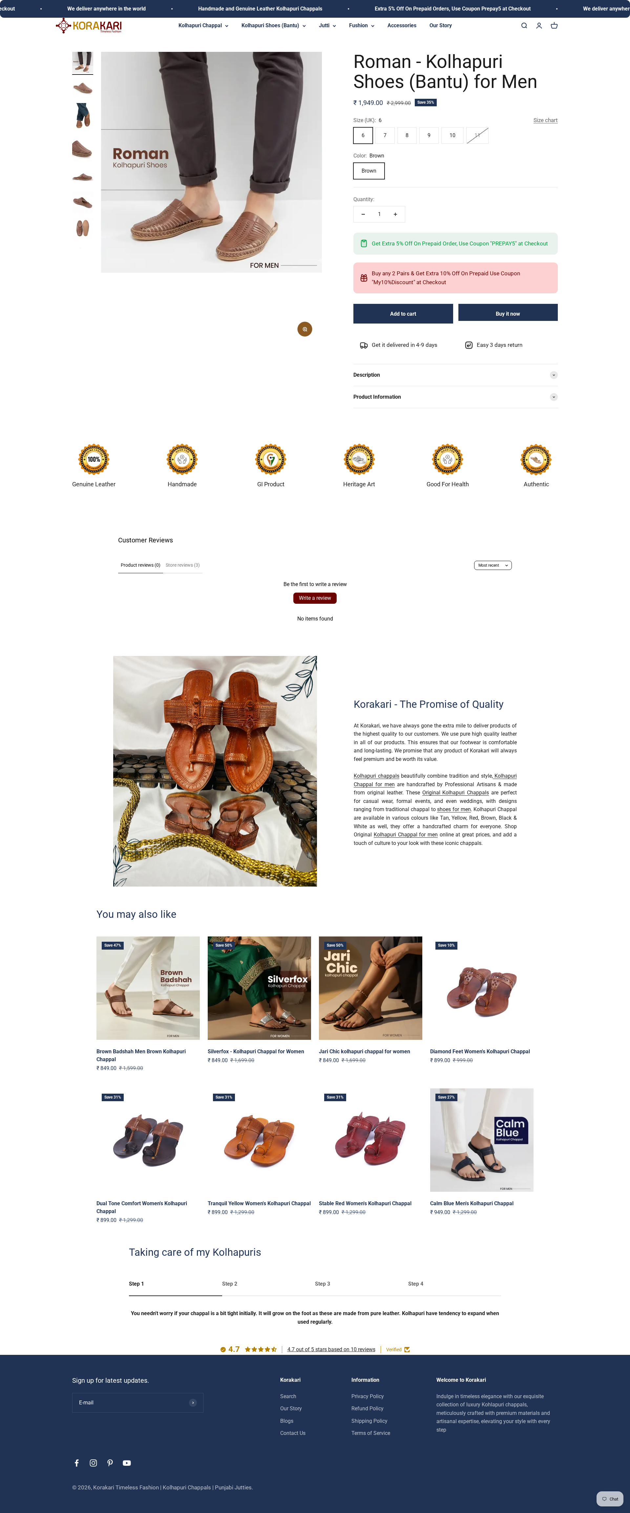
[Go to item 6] (82, 203)
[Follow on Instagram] (93, 1463)
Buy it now (508, 314)
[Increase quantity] (395, 214)
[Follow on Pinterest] (110, 1463)
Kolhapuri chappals (376, 776)
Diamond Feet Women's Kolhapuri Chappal (480, 1051)
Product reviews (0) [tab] (140, 565)
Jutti (324, 25)
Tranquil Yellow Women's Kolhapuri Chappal (259, 1203)
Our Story (441, 25)
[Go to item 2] (82, 88)
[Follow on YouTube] (126, 1463)
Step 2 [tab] (229, 1284)
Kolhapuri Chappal (200, 25)
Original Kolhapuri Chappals (455, 793)
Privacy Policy (367, 1396)
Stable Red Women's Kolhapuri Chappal (365, 1203)
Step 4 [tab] (415, 1284)
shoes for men (454, 810)
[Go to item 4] (82, 150)
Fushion (358, 25)
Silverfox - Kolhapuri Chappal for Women (256, 1051)
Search (288, 1396)
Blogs (286, 1421)
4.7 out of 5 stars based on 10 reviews (331, 1349)
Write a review (315, 598)
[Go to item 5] (82, 177)
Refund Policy (367, 1408)
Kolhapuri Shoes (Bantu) (270, 25)
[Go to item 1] (82, 63)
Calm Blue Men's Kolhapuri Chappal (472, 1203)
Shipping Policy (369, 1421)
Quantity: (363, 199)
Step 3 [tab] (322, 1284)
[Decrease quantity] (363, 214)
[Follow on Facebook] (76, 1463)
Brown (369, 171)
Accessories (402, 25)
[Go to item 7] (82, 229)
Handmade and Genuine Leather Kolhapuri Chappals (199, 9)
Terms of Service (370, 1433)
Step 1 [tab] (136, 1284)
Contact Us (292, 1433)
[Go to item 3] (82, 118)
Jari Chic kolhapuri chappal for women (364, 1051)
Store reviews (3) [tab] (183, 565)
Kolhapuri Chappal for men (406, 835)
